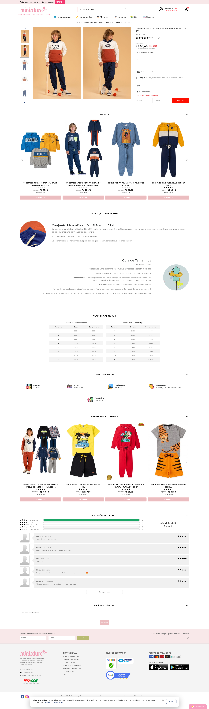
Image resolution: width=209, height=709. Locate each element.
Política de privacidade (72, 665)
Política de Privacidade (53, 703)
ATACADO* (60, 2)
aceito (171, 702)
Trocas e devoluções (71, 659)
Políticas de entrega (71, 656)
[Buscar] (125, 9)
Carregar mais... (104, 592)
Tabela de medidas (148, 72)
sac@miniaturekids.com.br (31, 675)
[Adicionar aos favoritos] (138, 86)
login (177, 8)
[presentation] (22, 160)
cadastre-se (171, 10)
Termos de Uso (69, 671)
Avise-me (181, 100)
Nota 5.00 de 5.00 (168, 523)
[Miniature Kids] (33, 9)
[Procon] (29, 681)
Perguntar (104, 622)
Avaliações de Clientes (72, 668)
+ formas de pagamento (145, 52)
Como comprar (69, 662)
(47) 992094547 (27, 669)
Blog (65, 674)
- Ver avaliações (155, 38)
